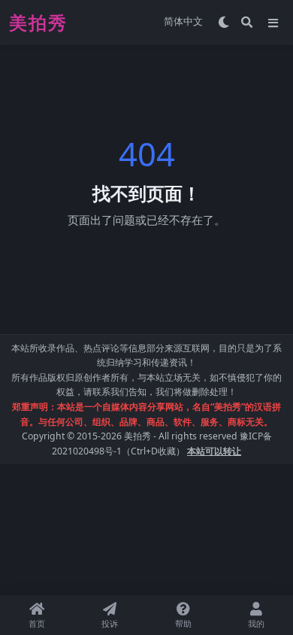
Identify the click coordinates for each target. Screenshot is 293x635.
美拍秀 (137, 436)
